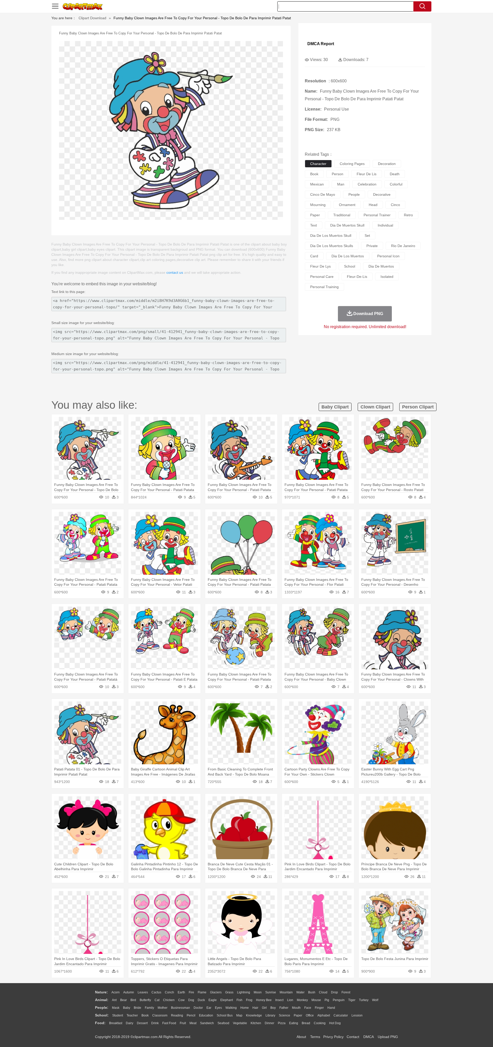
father (283, 1008)
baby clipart (335, 406)
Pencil (191, 1015)
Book (145, 1015)
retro (408, 215)
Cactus (156, 992)
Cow (181, 1000)
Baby (126, 1008)
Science (284, 1015)
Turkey (363, 1000)
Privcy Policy (333, 1037)
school (349, 266)
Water (300, 992)
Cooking (320, 1023)
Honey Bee (264, 1000)
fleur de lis (366, 174)
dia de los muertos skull (330, 235)
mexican (317, 184)
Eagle (212, 1000)
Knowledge (254, 1015)
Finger (319, 1008)
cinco (395, 205)
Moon (258, 992)
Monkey (302, 1000)
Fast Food (169, 1023)
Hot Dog (335, 1023)
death (395, 174)
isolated (387, 277)
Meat (192, 1023)
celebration (367, 184)
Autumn (128, 992)
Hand (331, 1008)
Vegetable (240, 1023)
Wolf (375, 1000)
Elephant (226, 1000)
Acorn (115, 992)
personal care (322, 277)
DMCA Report (320, 44)
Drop (334, 992)
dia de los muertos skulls (331, 246)
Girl (264, 1008)
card (314, 256)
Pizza (282, 1023)
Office (310, 1015)
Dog (191, 1000)
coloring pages (352, 164)
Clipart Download (92, 18)
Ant (114, 1000)
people (354, 194)
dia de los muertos (347, 256)
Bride (137, 1008)
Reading (177, 1015)
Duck (201, 1000)
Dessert (142, 1023)
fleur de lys (320, 266)
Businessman (180, 1008)
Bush (311, 992)
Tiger (351, 1000)
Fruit (183, 1023)
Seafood (223, 1023)
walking (231, 1008)
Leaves (143, 992)
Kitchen (256, 1023)
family (149, 1008)
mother (162, 1008)
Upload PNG (388, 1037)
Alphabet (323, 1015)
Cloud (323, 992)
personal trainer (377, 215)
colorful (396, 184)
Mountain (286, 992)
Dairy (129, 1023)
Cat (157, 1000)
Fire (191, 992)
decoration (387, 164)
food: (100, 1023)
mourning (318, 205)
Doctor (198, 1008)
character (318, 164)
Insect (279, 1000)
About (301, 1037)
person (337, 174)
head (373, 205)
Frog (249, 1000)
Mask (115, 1008)
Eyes (218, 1008)
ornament (347, 205)
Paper (298, 1015)
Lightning (243, 992)
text (313, 225)
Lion (290, 1000)
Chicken (169, 1000)
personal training (324, 287)
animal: (101, 1000)
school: (102, 1015)
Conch (169, 992)
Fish (239, 1000)
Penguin (339, 1000)
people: (101, 1007)
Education (206, 1015)
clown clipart (375, 406)
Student (117, 1015)
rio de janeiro (403, 246)
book (314, 174)
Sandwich (207, 1023)
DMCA (368, 1037)
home (244, 1008)
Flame (202, 992)
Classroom (159, 1015)
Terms (315, 1037)
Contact (353, 1037)
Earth (181, 992)
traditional (341, 215)
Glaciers (216, 992)
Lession (357, 1015)
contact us (174, 272)
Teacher (132, 1015)
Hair (255, 1008)
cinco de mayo (322, 194)
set (367, 235)
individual (385, 225)
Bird (133, 1000)
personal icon (388, 256)
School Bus (225, 1015)
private (372, 246)
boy (273, 1008)
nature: (101, 992)
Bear (123, 1000)
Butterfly (145, 1000)
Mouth (296, 1008)
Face (307, 1008)
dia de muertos (381, 266)
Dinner (269, 1023)
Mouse (316, 1000)
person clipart (418, 406)
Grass (229, 992)
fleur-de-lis (357, 277)
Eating (293, 1023)
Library (270, 1015)
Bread (306, 1023)
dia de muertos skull (347, 225)
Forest (346, 992)
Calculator (341, 1015)
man (340, 184)
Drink (155, 1023)
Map (239, 1015)
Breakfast (115, 1023)
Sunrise (270, 992)
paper (315, 215)
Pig (327, 1000)
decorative (382, 194)
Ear (208, 1008)
